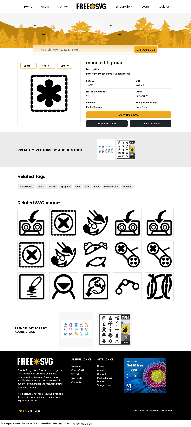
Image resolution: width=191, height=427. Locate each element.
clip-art (52, 186)
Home (28, 6)
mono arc (121, 297)
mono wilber (59, 265)
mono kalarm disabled (95, 263)
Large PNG (107, 123)
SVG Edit (75, 374)
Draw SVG (76, 378)
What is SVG (77, 370)
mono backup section (31, 231)
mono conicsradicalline (159, 295)
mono (97, 186)
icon (77, 186)
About (45, 6)
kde (87, 186)
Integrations (124, 6)
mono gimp (90, 233)
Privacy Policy (167, 410)
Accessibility (26, 186)
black (41, 186)
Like (65, 65)
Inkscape (76, 366)
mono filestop (59, 233)
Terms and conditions (149, 410)
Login (145, 6)
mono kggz (122, 265)
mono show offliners (63, 297)
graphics (66, 186)
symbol (127, 186)
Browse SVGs (146, 49)
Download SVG (129, 114)
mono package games (159, 263)
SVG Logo (76, 381)
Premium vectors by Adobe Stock (50, 150)
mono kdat (122, 233)
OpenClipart (142, 107)
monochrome (111, 186)
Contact (63, 6)
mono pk (25, 297)
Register (163, 6)
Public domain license (105, 380)
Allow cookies (82, 423)
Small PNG (150, 123)
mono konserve (156, 233)
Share (27, 65)
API (135, 410)
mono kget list (91, 297)
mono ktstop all (29, 265)
